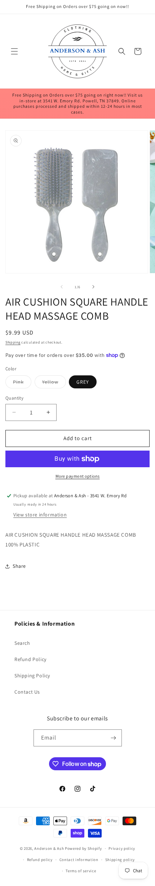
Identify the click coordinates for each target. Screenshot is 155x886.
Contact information (78, 859)
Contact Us (27, 692)
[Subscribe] (113, 737)
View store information (40, 514)
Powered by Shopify (83, 848)
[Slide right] (93, 287)
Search (22, 643)
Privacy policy (121, 848)
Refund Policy (30, 659)
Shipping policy (120, 859)
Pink (22, 383)
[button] (14, 51)
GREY (82, 382)
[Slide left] (62, 287)
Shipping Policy (32, 675)
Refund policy (40, 859)
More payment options (78, 476)
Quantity (14, 398)
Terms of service (81, 870)
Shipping (13, 342)
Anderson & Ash (49, 848)
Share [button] (19, 566)
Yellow (54, 383)
